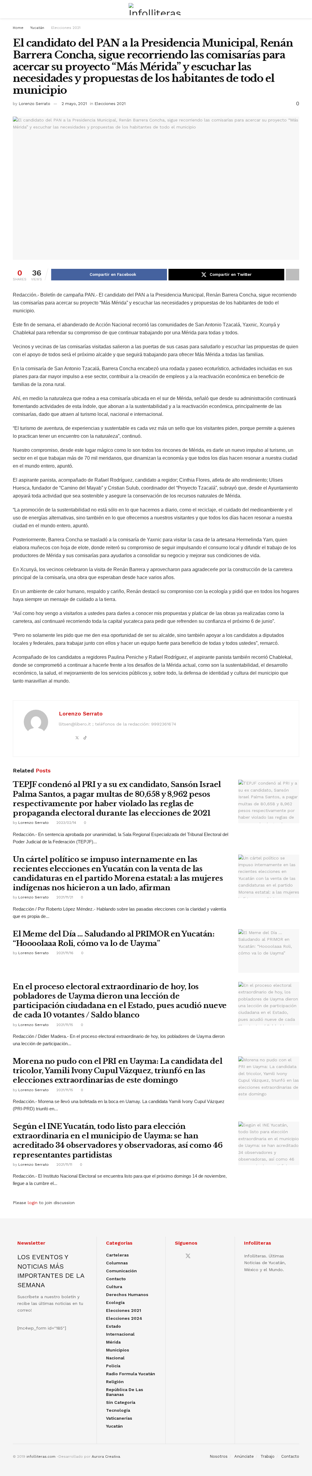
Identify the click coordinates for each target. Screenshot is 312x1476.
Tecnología (118, 1410)
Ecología (115, 1302)
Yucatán (37, 28)
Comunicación (121, 1270)
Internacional (120, 1334)
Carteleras (117, 1255)
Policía (113, 1365)
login (32, 1202)
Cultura (114, 1286)
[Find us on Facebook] (177, 1256)
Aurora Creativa (106, 1456)
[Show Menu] (15, 9)
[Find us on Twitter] (188, 1256)
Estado (113, 1326)
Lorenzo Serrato (34, 103)
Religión (115, 1381)
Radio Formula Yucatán (130, 1373)
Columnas (117, 1262)
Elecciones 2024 (124, 1318)
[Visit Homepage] (156, 9)
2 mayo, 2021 (74, 103)
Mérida (113, 1342)
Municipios (117, 1350)
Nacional (115, 1357)
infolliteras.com (41, 1456)
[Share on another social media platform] (292, 274)
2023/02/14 (65, 823)
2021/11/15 (64, 1025)
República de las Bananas (124, 1392)
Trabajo (268, 1456)
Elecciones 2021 (65, 28)
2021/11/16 (64, 953)
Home (18, 28)
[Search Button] (296, 9)
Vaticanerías (119, 1418)
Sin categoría (120, 1402)
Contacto (116, 1278)
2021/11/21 (64, 897)
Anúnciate (244, 1456)
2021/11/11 (63, 1164)
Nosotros (219, 1456)
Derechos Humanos (127, 1294)
